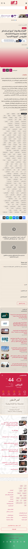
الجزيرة (25, 488)
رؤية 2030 (24, 175)
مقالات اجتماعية (9, 519)
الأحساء (4, 129)
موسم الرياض (12, 206)
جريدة (21, 165)
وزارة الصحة (17, 212)
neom (25, 117)
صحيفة (7, 185)
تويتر (21, 163)
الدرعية (20, 138)
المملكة (11, 152)
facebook (13, 113)
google (25, 115)
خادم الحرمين (9, 169)
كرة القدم (24, 196)
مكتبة (9, 204)
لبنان (20, 198)
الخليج (5, 136)
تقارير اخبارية (10, 492)
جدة (25, 165)
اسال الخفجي (14, 129)
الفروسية (15, 144)
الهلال (9, 154)
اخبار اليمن (24, 127)
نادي (7, 208)
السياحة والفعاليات (23, 513)
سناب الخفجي (16, 181)
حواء (14, 169)
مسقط (12, 202)
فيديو (17, 192)
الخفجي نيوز (19, 136)
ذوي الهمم (9, 173)
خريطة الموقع (12, 538)
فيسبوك (12, 192)
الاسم (25, 284)
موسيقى (6, 206)
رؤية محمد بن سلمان (7, 175)
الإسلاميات (10, 501)
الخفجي (24, 136)
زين (25, 179)
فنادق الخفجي (23, 192)
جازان (12, 163)
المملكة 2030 (5, 152)
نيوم (20, 210)
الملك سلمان (23, 150)
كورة (15, 196)
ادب (25, 129)
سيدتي (15, 183)
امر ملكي (5, 156)
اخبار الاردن (24, 123)
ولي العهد (5, 212)
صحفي (12, 185)
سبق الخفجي (15, 179)
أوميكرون (17, 121)
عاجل (25, 502)
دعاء (17, 171)
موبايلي (19, 206)
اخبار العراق (17, 125)
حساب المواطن (19, 167)
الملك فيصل (17, 152)
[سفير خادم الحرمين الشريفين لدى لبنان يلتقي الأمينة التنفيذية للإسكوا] (5, 364)
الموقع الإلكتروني (23, 296)
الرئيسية (24, 25)
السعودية (19, 140)
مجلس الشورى (23, 200)
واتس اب (15, 210)
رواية (11, 177)
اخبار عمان (18, 127)
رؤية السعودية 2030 (16, 175)
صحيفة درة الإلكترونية (10, 535)
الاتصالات (13, 131)
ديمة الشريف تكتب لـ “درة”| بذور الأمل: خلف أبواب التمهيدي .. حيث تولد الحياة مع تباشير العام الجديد (9, 424)
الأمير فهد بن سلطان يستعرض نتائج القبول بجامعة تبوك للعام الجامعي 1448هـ (19, 357)
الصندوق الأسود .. (14, 469)
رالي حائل (16, 177)
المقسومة (13, 148)
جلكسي (16, 165)
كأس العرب (12, 194)
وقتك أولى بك (15, 430)
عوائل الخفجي (19, 190)
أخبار (15, 119)
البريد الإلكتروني (23, 290)
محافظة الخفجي (15, 200)
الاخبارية (8, 131)
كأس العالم (19, 194)
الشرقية (24, 142)
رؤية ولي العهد (23, 177)
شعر (25, 185)
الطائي (9, 142)
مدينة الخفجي (23, 202)
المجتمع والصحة (10, 503)
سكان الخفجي (23, 181)
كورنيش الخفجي (8, 196)
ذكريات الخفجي (23, 173)
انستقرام (13, 158)
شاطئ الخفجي (8, 183)
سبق (21, 179)
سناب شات (9, 181)
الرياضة (24, 140)
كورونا (24, 198)
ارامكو (21, 129)
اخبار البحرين (10, 123)
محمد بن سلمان (7, 200)
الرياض (5, 138)
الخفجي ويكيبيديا (11, 136)
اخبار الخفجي (24, 125)
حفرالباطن (24, 169)
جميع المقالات (10, 515)
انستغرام (19, 158)
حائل (6, 165)
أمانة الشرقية (23, 121)
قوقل (25, 194)
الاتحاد (19, 131)
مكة (13, 204)
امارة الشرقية (12, 156)
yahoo (20, 119)
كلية (19, 196)
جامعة (7, 163)
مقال (17, 204)
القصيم (24, 146)
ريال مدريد (6, 177)
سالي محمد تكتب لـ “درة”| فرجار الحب (10, 436)
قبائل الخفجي (6, 192)
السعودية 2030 (12, 140)
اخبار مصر (5, 127)
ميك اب (12, 208)
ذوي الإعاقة (16, 173)
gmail (8, 113)
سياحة (20, 183)
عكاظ (25, 190)
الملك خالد (7, 148)
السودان (5, 140)
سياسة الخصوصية (23, 515)
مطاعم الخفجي (23, 204)
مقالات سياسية (9, 517)
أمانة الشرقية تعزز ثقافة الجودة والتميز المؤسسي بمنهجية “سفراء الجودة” (19, 332)
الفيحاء (9, 144)
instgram (19, 115)
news (20, 117)
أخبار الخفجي (10, 119)
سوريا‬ (25, 183)
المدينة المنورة (7, 146)
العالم (5, 142)
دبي (25, 171)
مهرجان (24, 206)
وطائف (10, 212)
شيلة (20, 185)
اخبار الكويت (11, 125)
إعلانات (11, 121)
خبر (3, 169)
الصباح (19, 142)
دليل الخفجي (8, 171)
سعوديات (9, 179)
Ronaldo (10, 117)
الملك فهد (24, 152)
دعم (13, 171)
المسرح (24, 148)
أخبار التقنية (10, 505)
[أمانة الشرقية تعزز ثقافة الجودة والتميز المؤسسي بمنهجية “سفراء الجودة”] (5, 331)
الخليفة (24, 138)
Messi (9, 115)
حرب (25, 167)
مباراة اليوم (10, 198)
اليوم (25, 156)
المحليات (19, 25)
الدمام (15, 138)
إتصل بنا (17, 538)
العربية (24, 144)
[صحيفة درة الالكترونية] (14, 3)
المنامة (24, 154)
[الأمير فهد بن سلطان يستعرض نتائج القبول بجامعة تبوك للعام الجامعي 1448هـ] (5, 356)
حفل (18, 169)
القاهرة (4, 144)
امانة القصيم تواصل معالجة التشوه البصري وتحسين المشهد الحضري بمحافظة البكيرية (19, 349)
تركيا (25, 163)
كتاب (7, 194)
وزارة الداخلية (23, 212)
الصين (14, 142)
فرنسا (13, 190)
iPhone (14, 115)
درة (21, 171)
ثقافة (16, 163)
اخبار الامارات (17, 123)
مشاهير (7, 202)
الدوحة (10, 138)
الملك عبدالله (9, 150)
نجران (25, 210)
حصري (12, 167)
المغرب (19, 148)
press (16, 117)
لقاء (16, 198)
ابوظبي (6, 121)
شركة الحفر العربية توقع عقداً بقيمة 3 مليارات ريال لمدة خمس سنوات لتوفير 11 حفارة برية (18, 316)
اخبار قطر (11, 127)
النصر (14, 154)
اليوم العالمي (19, 156)
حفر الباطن (7, 167)
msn (4, 115)
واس (10, 210)
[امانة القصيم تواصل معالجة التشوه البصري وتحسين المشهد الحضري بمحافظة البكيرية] (5, 348)
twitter (25, 119)
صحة (16, 185)
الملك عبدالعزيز (16, 150)
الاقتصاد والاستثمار (9, 494)
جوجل (11, 165)
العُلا (20, 144)
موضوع (24, 208)
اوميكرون (8, 158)
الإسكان (24, 131)
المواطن (19, 154)
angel (18, 113)
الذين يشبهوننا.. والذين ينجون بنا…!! (10, 456)
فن (8, 190)
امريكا (25, 158)
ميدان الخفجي (18, 208)
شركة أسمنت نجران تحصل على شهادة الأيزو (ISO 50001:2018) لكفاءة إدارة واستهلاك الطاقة (20, 324)
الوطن (4, 154)
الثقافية (11, 496)
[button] (26, 16)
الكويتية (14, 146)
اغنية (9, 129)
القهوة (19, 146)
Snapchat (5, 117)
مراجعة (17, 202)
